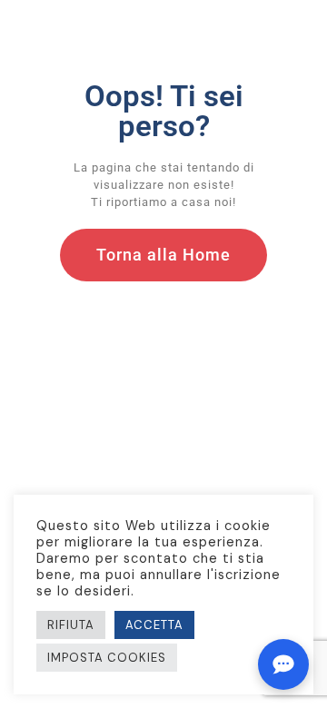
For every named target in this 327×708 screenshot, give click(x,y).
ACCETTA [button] (154, 625)
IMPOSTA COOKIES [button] (106, 657)
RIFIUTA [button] (70, 625)
